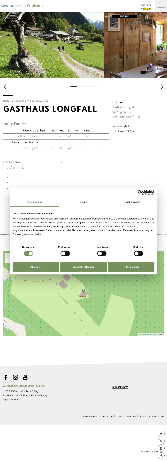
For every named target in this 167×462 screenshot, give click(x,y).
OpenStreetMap (146, 334)
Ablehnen (35, 267)
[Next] (161, 86)
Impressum (131, 416)
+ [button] (8, 255)
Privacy (142, 416)
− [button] (8, 260)
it (147, 452)
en (152, 452)
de (142, 452)
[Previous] (5, 86)
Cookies (119, 416)
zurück (124, 16)
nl (157, 452)
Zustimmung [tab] (34, 202)
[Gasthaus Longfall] (83, 291)
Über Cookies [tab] (132, 202)
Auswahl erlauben (83, 267)
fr (163, 452)
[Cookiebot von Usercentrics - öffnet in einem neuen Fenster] (140, 192)
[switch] (65, 253)
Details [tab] (84, 202)
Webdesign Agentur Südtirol (7, 451)
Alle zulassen (131, 267)
